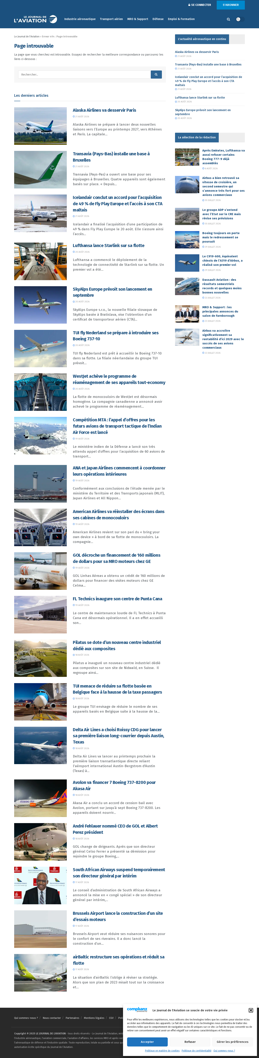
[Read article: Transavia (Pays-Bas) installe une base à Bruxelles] (40, 169)
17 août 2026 (82, 882)
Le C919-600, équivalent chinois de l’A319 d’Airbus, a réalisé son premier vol (222, 261)
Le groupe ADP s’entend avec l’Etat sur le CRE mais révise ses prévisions (221, 214)
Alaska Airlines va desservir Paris (104, 110)
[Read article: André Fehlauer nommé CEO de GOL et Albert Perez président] (40, 842)
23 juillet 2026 (212, 298)
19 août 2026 (82, 439)
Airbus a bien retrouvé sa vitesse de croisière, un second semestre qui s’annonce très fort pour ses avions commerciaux (223, 186)
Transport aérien (111, 19)
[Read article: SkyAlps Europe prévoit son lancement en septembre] (40, 305)
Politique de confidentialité (196, 1050)
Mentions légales (94, 1017)
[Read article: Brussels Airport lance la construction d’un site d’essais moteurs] (40, 929)
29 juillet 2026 (212, 247)
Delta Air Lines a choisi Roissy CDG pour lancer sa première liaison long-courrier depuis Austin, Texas (118, 736)
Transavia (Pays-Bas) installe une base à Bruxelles (208, 64)
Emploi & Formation (181, 19)
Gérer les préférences (232, 1042)
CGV (111, 1017)
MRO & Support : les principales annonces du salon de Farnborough (220, 311)
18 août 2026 (82, 655)
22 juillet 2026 (212, 353)
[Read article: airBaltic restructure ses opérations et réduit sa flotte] (40, 973)
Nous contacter (52, 1017)
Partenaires (72, 1017)
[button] (251, 1010)
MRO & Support (137, 19)
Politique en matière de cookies (162, 1050)
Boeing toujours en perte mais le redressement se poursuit (221, 237)
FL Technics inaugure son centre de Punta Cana (117, 599)
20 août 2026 (82, 252)
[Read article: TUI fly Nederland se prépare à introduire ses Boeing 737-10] (40, 348)
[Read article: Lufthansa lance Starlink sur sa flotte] (40, 261)
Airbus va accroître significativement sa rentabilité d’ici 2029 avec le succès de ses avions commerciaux (223, 339)
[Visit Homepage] (36, 19)
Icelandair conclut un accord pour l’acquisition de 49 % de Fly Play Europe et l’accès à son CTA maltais (117, 204)
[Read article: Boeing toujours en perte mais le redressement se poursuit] (187, 239)
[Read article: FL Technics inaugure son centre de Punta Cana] (40, 614)
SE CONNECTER (201, 5)
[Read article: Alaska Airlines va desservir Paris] (40, 126)
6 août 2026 (211, 168)
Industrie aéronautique (80, 19)
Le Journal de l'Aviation (26, 36)
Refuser (190, 1042)
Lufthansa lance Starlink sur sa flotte (108, 245)
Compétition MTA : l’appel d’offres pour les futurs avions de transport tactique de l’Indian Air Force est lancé (117, 426)
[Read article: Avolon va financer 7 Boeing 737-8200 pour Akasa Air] (40, 798)
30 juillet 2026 (212, 200)
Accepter (147, 1042)
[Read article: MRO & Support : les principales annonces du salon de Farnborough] (187, 314)
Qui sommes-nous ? (224, 1050)
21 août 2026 (82, 116)
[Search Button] (228, 19)
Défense (158, 19)
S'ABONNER (231, 5)
